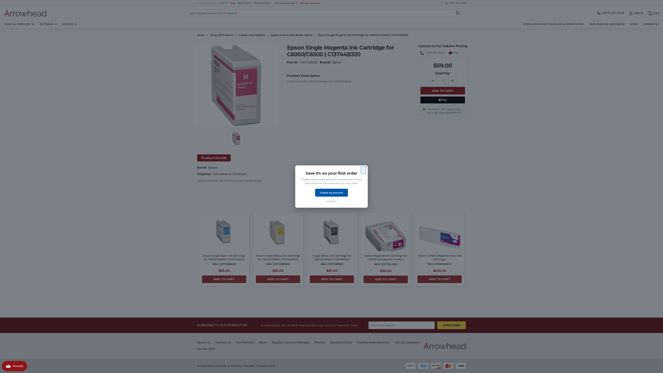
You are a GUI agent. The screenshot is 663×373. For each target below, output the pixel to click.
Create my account (331, 192)
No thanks (331, 201)
